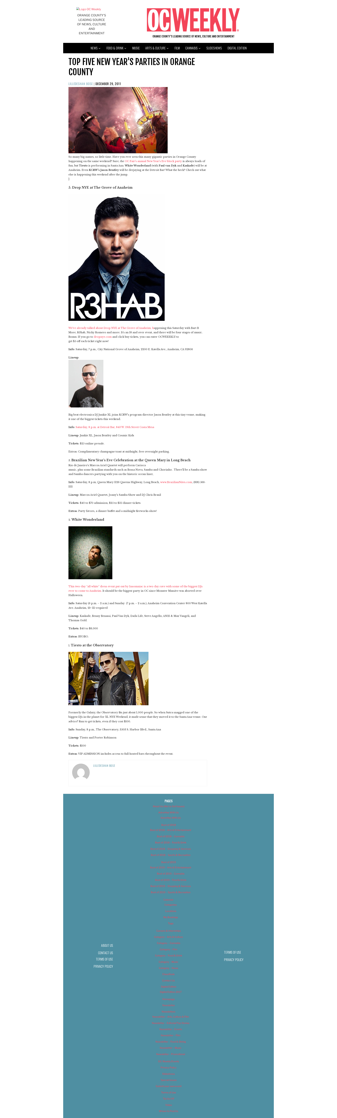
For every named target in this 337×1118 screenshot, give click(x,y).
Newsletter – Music (170, 1047)
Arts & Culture (155, 48)
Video (168, 1104)
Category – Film (168, 949)
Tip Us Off (168, 1098)
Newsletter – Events (170, 1029)
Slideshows (214, 48)
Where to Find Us (168, 1111)
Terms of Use (104, 959)
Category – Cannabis (168, 943)
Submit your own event (168, 1086)
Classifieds (168, 974)
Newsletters (168, 1011)
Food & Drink (114, 48)
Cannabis (191, 48)
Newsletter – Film (170, 1035)
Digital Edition (237, 48)
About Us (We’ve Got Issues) (168, 806)
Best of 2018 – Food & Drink (170, 842)
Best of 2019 (168, 862)
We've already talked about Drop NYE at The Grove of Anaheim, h (111, 328)
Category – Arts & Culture (168, 936)
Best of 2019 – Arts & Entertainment (170, 867)
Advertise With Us (168, 812)
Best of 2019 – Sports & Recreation (170, 892)
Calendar (168, 899)
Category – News (168, 967)
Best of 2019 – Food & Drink (170, 879)
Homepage (168, 999)
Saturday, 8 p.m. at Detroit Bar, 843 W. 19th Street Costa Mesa (115, 427)
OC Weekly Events (168, 1061)
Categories (170, 904)
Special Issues (169, 1079)
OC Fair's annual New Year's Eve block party (154, 161)
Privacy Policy (103, 966)
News (94, 48)
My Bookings (170, 917)
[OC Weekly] (88, 9)
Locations (170, 911)
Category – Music (168, 961)
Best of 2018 (168, 824)
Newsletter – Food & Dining (171, 1041)
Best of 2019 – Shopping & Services (170, 886)
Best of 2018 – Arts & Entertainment (170, 829)
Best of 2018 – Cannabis (170, 836)
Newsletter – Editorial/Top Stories (170, 1022)
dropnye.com (103, 336)
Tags (170, 923)
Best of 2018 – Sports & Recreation (170, 854)
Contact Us (105, 952)
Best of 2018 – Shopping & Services (170, 848)
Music (136, 48)
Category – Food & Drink (168, 955)
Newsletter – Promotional (170, 1054)
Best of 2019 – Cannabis (170, 873)
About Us (107, 945)
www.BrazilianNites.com (176, 482)
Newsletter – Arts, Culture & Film (170, 1016)
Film (177, 48)
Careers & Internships (168, 930)
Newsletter (168, 1005)
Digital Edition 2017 (170, 991)
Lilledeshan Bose (80, 83)
